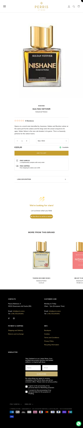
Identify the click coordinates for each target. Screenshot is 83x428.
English (28, 404)
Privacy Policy (49, 341)
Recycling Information (51, 345)
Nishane (41, 106)
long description (24, 179)
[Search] (74, 6)
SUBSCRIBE (41, 374)
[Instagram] (14, 318)
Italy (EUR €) (15, 404)
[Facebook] (9, 318)
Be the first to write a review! (41, 216)
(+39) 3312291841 (17, 313)
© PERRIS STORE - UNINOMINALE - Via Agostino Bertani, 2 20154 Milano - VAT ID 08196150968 (41, 408)
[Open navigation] (4, 6)
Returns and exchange (16, 334)
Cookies (47, 334)
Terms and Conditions (51, 337)
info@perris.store (19, 311)
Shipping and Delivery (15, 330)
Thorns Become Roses (41, 278)
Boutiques (47, 330)
